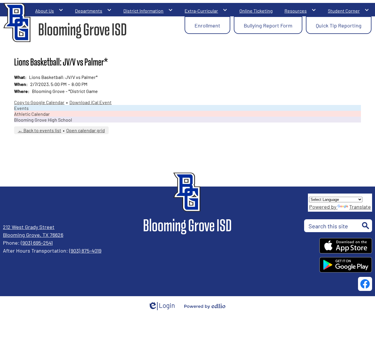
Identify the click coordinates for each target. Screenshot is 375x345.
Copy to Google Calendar (39, 102)
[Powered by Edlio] (204, 306)
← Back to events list (39, 130)
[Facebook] (365, 284)
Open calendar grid (85, 130)
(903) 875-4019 (85, 250)
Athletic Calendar (32, 114)
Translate (360, 206)
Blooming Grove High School (43, 120)
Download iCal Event (90, 102)
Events (21, 108)
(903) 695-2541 (37, 242)
